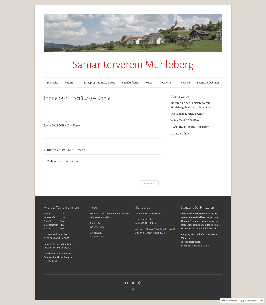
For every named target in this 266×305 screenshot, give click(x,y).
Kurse (149, 82)
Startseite (52, 82)
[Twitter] (133, 283)
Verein (69, 82)
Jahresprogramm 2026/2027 (99, 82)
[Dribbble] (139, 283)
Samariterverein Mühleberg (133, 64)
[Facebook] (126, 283)
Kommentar (149, 183)
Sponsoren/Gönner (208, 82)
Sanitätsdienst (130, 82)
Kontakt (185, 82)
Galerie (166, 82)
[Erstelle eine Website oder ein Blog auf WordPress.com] (133, 288)
